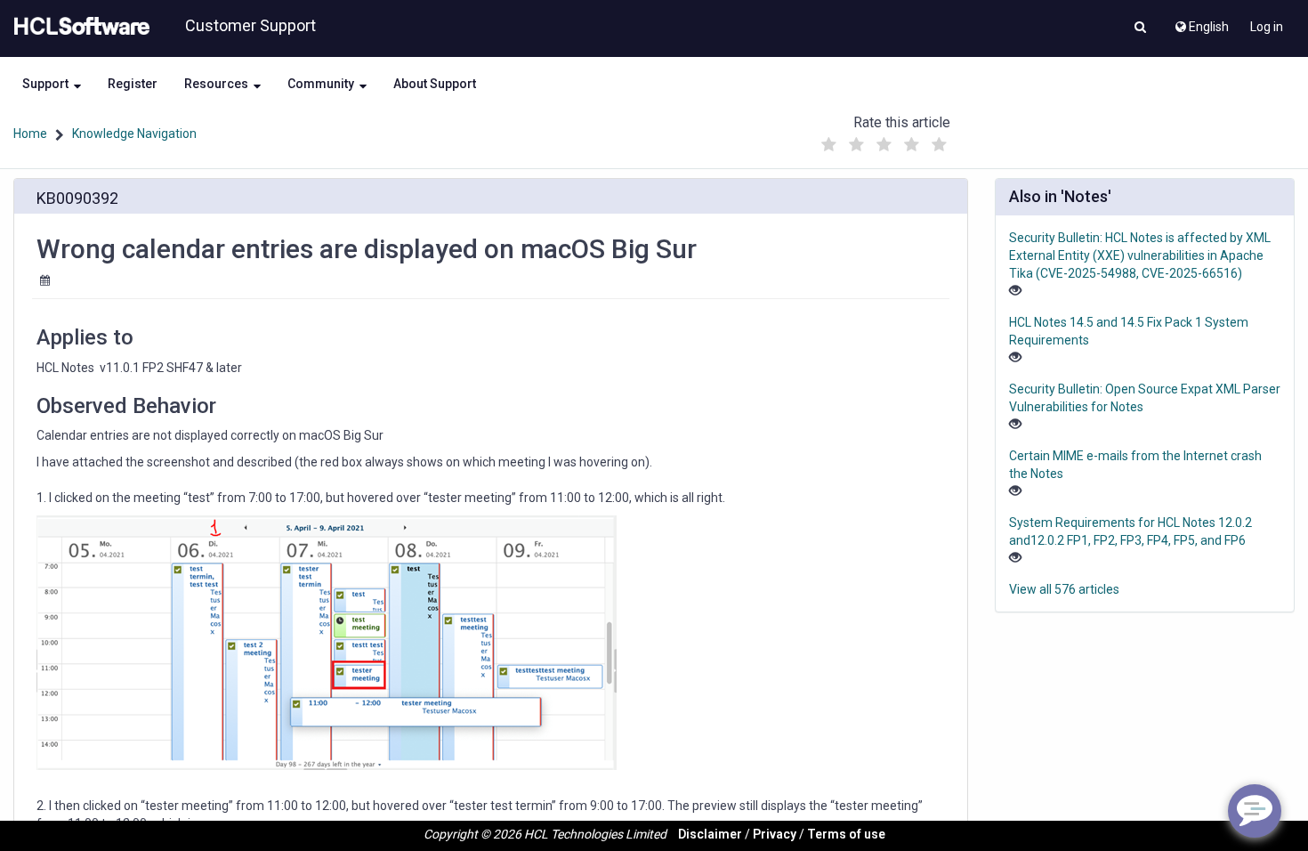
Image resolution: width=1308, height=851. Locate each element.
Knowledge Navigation (134, 133)
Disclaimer (710, 834)
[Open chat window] (1254, 811)
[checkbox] (829, 145)
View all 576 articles (1064, 589)
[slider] (884, 140)
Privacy (774, 834)
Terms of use (846, 834)
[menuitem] (1200, 22)
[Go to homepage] (78, 26)
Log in (1266, 27)
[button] (1140, 28)
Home (30, 133)
